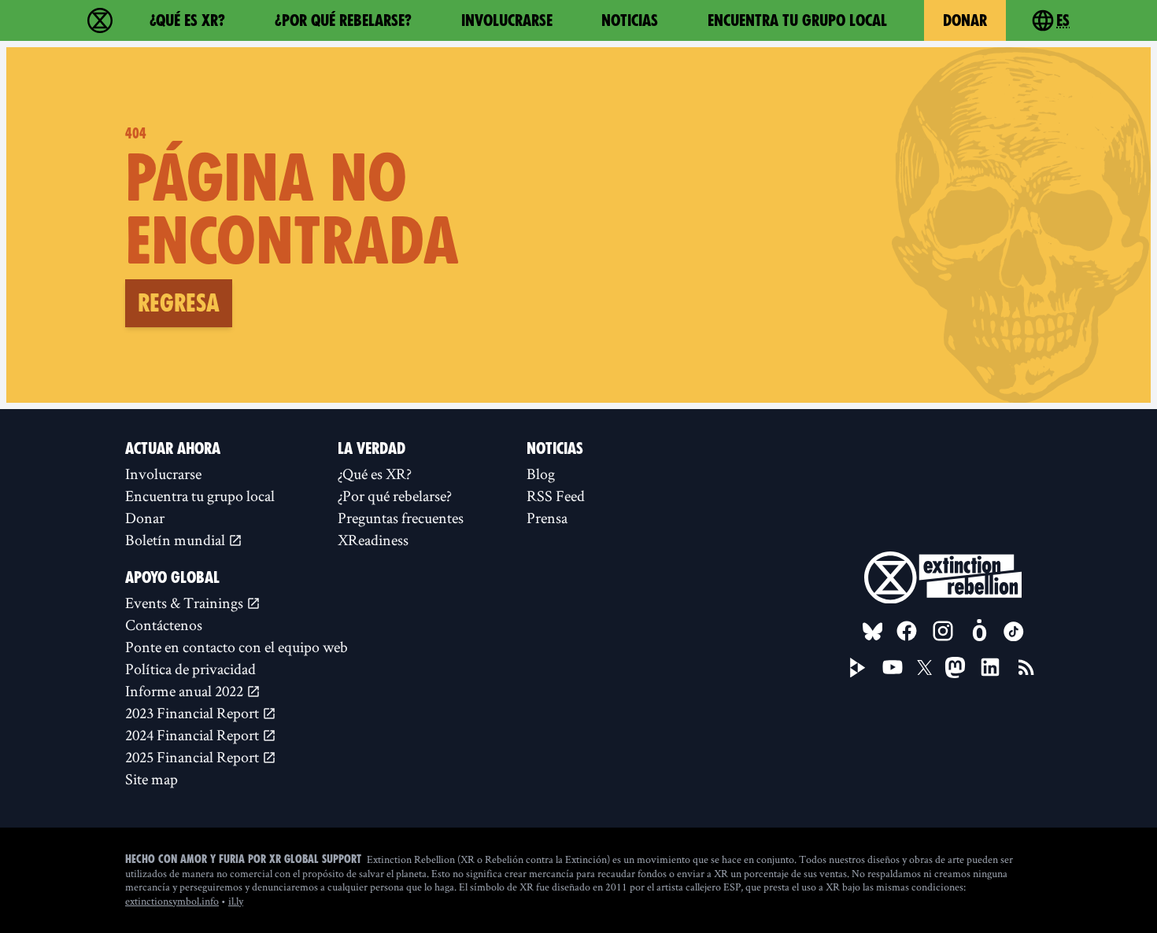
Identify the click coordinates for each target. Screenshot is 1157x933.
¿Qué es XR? (187, 20)
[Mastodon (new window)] (955, 667)
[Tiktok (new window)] (1013, 631)
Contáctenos (163, 624)
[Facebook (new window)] (907, 631)
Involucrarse (507, 20)
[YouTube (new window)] (892, 667)
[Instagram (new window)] (943, 631)
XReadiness (373, 539)
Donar (965, 20)
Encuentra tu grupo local (797, 20)
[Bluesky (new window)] (872, 631)
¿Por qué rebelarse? (343, 20)
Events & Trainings (185, 602)
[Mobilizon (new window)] (979, 631)
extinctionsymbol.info (172, 901)
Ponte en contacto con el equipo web (236, 646)
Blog (541, 473)
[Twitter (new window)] (925, 668)
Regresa (179, 303)
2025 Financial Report (193, 757)
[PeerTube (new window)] (857, 667)
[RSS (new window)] (1026, 667)
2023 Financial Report (193, 713)
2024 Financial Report (193, 735)
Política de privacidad (190, 668)
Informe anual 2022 (185, 690)
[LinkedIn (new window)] (990, 667)
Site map (151, 779)
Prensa (547, 517)
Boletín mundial (176, 539)
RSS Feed (556, 495)
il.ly (235, 901)
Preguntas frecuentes (401, 517)
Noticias (629, 20)
